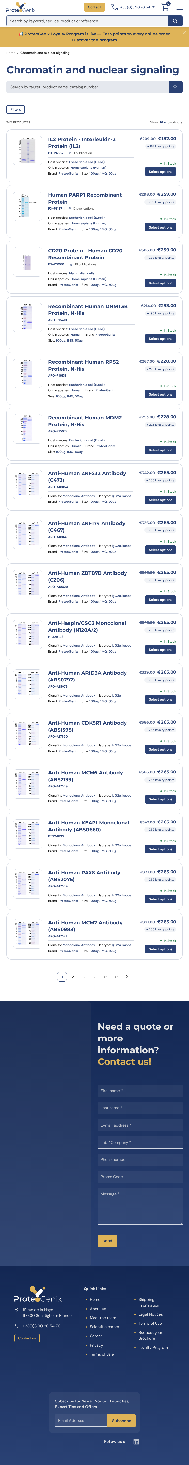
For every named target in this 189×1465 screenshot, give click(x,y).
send (107, 1240)
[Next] (127, 977)
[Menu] (179, 7)
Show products (166, 122)
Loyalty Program (153, 1347)
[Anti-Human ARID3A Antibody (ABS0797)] (27, 684)
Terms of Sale (102, 1354)
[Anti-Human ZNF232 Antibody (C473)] (27, 484)
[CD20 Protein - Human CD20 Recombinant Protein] (27, 262)
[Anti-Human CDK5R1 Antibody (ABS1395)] (27, 734)
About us (98, 1308)
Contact (94, 7)
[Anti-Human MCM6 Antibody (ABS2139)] (27, 784)
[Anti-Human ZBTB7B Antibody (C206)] (27, 584)
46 (105, 977)
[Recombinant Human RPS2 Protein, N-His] (27, 373)
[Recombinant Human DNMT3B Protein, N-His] (27, 317)
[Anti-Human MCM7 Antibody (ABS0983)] (27, 934)
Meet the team (103, 1317)
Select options (160, 171)
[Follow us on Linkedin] (136, 1441)
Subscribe (121, 1420)
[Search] (175, 20)
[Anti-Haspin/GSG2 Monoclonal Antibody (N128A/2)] (27, 634)
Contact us (27, 1338)
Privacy (96, 1345)
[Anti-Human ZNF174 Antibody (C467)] (27, 534)
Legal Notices (151, 1314)
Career (96, 1335)
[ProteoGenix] (20, 7)
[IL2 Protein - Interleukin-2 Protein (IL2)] (27, 150)
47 (116, 977)
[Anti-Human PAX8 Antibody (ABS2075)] (27, 884)
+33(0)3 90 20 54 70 (42, 1326)
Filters (15, 109)
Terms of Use (150, 1323)
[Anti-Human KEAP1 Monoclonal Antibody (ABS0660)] (27, 834)
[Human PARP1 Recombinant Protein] (27, 206)
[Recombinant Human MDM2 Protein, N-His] (27, 429)
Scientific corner (104, 1326)
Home (10, 53)
